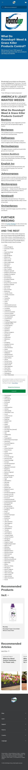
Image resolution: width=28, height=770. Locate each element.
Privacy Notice (5, 753)
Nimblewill (7, 195)
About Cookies (8, 754)
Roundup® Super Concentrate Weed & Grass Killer (11, 629)
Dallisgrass (8, 137)
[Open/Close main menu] (2, 2)
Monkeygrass (9, 184)
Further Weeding (10, 223)
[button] (25, 2)
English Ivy (7, 163)
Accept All (14, 391)
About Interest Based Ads (17, 754)
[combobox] (14, 7)
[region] (14, 385)
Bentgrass (7, 129)
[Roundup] (14, 2)
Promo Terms (9, 757)
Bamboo (6, 119)
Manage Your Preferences (14, 387)
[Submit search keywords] (3, 7)
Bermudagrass (10, 146)
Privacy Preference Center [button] (14, 753)
